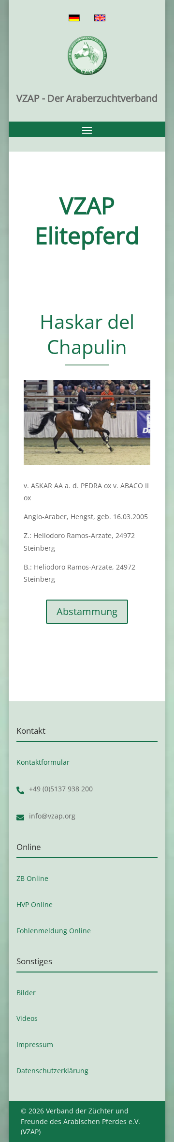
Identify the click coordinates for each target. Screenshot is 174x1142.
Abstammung (87, 611)
